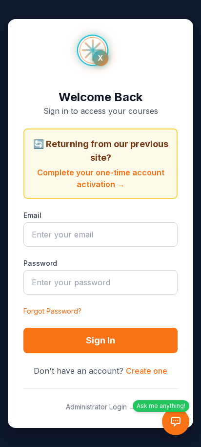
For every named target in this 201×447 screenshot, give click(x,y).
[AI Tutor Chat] (175, 421)
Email (32, 215)
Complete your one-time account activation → (100, 178)
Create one (146, 371)
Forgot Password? (52, 311)
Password (40, 263)
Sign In (100, 340)
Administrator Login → (101, 407)
